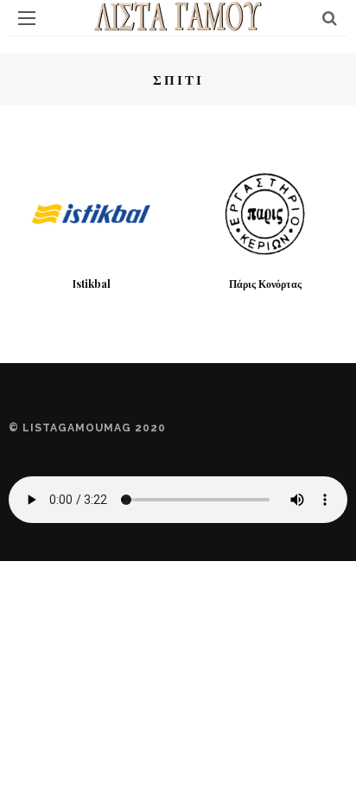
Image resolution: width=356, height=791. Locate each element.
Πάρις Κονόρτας (265, 283)
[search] (329, 18)
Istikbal (92, 283)
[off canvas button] (26, 18)
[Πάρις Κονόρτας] (264, 212)
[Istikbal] (91, 212)
